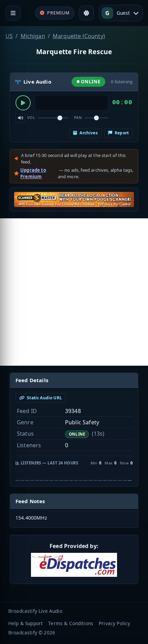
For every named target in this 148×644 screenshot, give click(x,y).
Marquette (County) (79, 36)
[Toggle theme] (86, 13)
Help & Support (25, 623)
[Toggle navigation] (13, 13)
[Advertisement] (74, 292)
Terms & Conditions (70, 623)
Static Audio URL (44, 398)
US (9, 36)
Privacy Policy (114, 623)
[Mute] (20, 118)
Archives (87, 133)
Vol (31, 117)
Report (121, 133)
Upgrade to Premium (33, 173)
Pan (78, 117)
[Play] (23, 102)
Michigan (33, 36)
